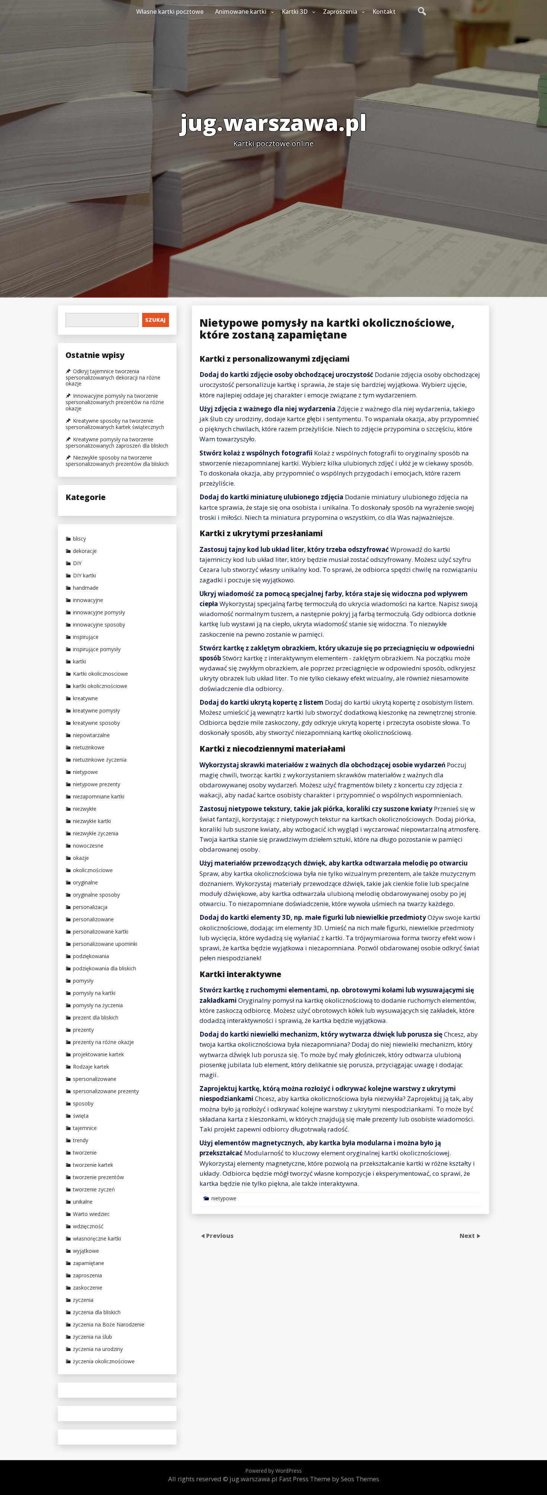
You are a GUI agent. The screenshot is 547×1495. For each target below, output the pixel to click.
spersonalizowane (94, 1079)
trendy (80, 1140)
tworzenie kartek (93, 1165)
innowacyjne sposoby (99, 624)
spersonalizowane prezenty (106, 1091)
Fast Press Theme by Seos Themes (329, 1479)
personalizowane (93, 919)
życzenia (83, 1300)
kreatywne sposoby (96, 723)
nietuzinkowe (89, 747)
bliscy (79, 538)
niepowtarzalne (91, 735)
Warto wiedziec (91, 1214)
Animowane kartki (240, 11)
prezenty (83, 1030)
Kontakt (384, 11)
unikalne (83, 1201)
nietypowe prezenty (96, 784)
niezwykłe (84, 809)
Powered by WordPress (273, 1470)
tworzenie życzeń (94, 1189)
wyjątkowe (86, 1251)
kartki (79, 661)
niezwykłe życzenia (95, 833)
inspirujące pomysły (97, 649)
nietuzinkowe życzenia (100, 759)
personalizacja (90, 907)
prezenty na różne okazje (103, 1042)
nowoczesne (88, 845)
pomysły (83, 980)
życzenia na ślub (92, 1337)
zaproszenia (87, 1275)
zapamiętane (88, 1263)
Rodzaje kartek (91, 1066)
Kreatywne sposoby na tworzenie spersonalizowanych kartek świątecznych (114, 423)
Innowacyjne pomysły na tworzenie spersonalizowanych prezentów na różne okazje (114, 402)
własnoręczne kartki (97, 1238)
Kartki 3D (295, 11)
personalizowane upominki (105, 944)
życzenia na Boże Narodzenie (108, 1324)
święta (81, 1116)
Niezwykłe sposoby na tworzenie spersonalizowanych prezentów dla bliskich (117, 460)
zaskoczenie (87, 1287)
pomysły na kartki (94, 993)
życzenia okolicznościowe (104, 1361)
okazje (81, 858)
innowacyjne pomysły (99, 612)
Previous (220, 1236)
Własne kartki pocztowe (170, 11)
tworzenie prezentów (98, 1177)
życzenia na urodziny (98, 1349)
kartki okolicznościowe (100, 686)
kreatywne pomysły (96, 710)
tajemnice (85, 1128)
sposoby (83, 1103)
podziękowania (91, 956)
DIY (77, 563)
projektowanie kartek (98, 1054)
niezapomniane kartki (98, 796)
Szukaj (155, 319)
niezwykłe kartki (92, 821)
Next (468, 1236)
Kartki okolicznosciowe (100, 673)
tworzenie (85, 1152)
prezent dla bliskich (95, 1017)
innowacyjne (88, 600)
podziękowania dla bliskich (104, 968)
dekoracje (85, 551)
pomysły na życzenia (98, 1005)
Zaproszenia (340, 11)
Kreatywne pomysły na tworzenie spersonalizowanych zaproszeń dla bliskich (116, 442)
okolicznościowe (93, 870)
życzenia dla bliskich (97, 1312)
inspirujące (86, 637)
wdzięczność (88, 1226)
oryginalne (85, 882)
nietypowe (223, 1198)
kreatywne (85, 698)
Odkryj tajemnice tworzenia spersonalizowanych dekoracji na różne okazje (112, 377)
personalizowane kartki (100, 931)
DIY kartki (84, 575)
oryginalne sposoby (96, 894)
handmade (86, 588)
